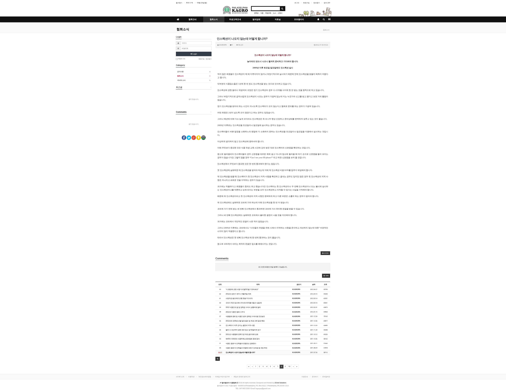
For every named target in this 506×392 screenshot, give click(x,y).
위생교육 (268, 13)
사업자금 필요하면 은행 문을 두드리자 (239, 298)
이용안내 (305, 377)
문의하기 (315, 377)
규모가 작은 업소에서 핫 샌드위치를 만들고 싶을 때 (244, 303)
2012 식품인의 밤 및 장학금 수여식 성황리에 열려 (243, 307)
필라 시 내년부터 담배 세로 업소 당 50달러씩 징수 (243, 330)
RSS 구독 (189, 3)
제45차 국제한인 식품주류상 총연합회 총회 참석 (243, 339)
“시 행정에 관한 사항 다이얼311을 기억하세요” (242, 289)
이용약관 (191, 377)
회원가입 (306, 3)
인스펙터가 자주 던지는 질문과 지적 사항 (240, 325)
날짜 (313, 284)
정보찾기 (316, 3)
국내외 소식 (181, 80)
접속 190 (327, 3)
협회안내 (192, 19)
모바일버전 (326, 377)
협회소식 (214, 19)
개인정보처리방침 (204, 377)
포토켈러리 (299, 19)
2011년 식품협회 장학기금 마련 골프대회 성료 (242, 334)
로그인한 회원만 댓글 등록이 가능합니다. (272, 267)
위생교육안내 (235, 19)
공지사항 (180, 72)
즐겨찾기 (179, 3)
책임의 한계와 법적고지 (242, 377)
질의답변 (256, 19)
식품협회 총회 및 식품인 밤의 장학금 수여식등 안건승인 (245, 316)
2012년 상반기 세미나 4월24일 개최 (238, 294)
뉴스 (274, 13)
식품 (261, 13)
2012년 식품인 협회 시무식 (235, 312)
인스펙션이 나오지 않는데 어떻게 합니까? (240, 352)
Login (194, 54)
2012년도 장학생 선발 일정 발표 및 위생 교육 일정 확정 (245, 321)
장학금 (256, 13)
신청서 (280, 13)
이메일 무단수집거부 (222, 377)
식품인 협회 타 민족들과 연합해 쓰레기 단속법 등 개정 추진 (246, 348)
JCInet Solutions (280, 383)
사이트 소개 (180, 377)
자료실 (278, 19)
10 (289, 366)
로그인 (297, 3)
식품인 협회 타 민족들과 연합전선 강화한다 (241, 343)
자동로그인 (181, 59)
